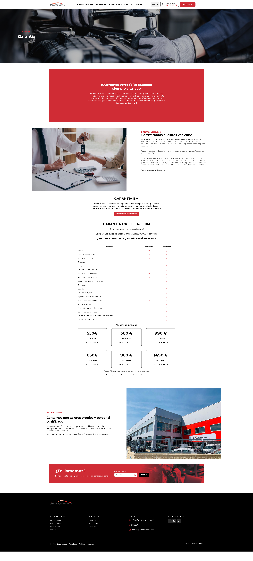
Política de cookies (86, 544)
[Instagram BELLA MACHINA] (174, 521)
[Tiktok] (179, 521)
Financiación (93, 523)
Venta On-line (54, 527)
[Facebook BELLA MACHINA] (170, 521)
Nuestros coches (55, 520)
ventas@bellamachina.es (143, 530)
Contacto (52, 530)
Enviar (144, 475)
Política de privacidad (58, 544)
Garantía (92, 527)
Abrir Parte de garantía (126, 214)
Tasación (92, 520)
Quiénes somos (55, 523)
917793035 (136, 525)
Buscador (187, 4)
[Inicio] (57, 4)
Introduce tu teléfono (120, 471)
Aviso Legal (73, 544)
